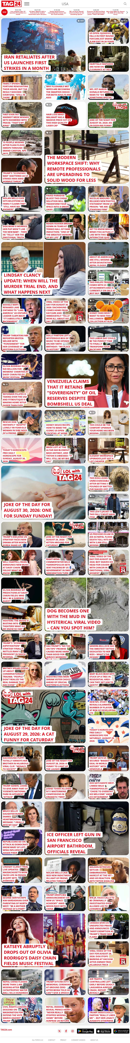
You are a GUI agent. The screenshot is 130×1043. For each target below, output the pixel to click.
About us (94, 1040)
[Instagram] (72, 1031)
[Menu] (27, 4)
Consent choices (78, 1040)
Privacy (63, 1040)
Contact (51, 1040)
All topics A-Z (37, 1040)
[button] (127, 13)
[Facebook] (66, 1031)
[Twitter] (59, 1031)
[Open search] (125, 3)
